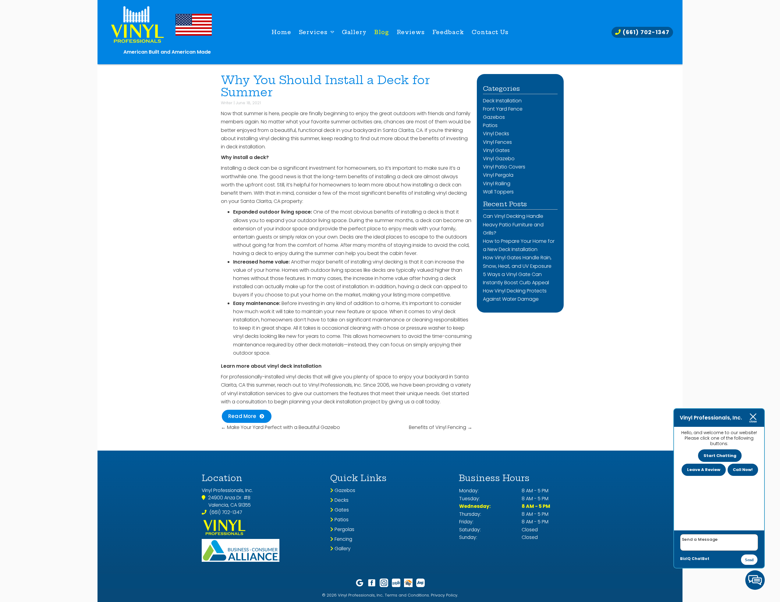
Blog (381, 32)
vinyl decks (298, 376)
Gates (341, 510)
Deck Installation (502, 100)
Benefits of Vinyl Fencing (440, 427)
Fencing (342, 539)
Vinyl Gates (496, 150)
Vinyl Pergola (498, 175)
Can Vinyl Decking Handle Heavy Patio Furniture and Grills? (513, 224)
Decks (341, 500)
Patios (490, 125)
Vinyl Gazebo (499, 158)
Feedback (448, 32)
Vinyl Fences (497, 142)
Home (281, 32)
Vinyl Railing (496, 183)
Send (749, 560)
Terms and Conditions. (407, 595)
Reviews (411, 32)
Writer (226, 103)
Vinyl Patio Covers (504, 166)
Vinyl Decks (496, 133)
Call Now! (743, 470)
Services (313, 32)
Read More (242, 416)
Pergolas (343, 529)
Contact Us (490, 32)
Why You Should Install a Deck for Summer (325, 86)
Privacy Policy (444, 595)
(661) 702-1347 (645, 32)
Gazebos (494, 117)
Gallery (354, 32)
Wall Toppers (498, 191)
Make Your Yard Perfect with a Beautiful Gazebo (280, 427)
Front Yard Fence (503, 108)
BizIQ (685, 558)
